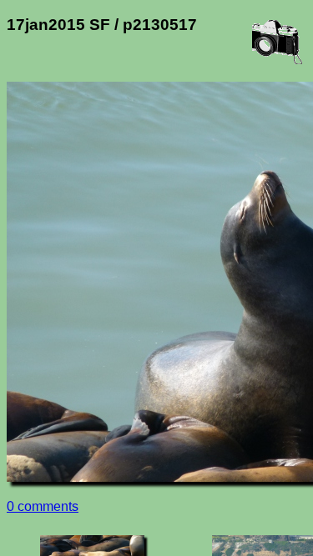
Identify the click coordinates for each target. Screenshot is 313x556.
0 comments (42, 506)
